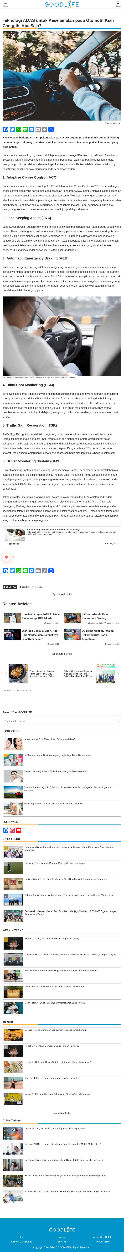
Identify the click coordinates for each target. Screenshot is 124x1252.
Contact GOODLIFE (21, 1241)
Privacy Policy (102, 1241)
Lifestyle (25, 587)
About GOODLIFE (102, 1237)
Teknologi (38, 587)
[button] (118, 721)
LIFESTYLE (11, 587)
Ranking (62, 1237)
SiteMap (62, 1241)
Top (21, 1237)
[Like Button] (7, 557)
